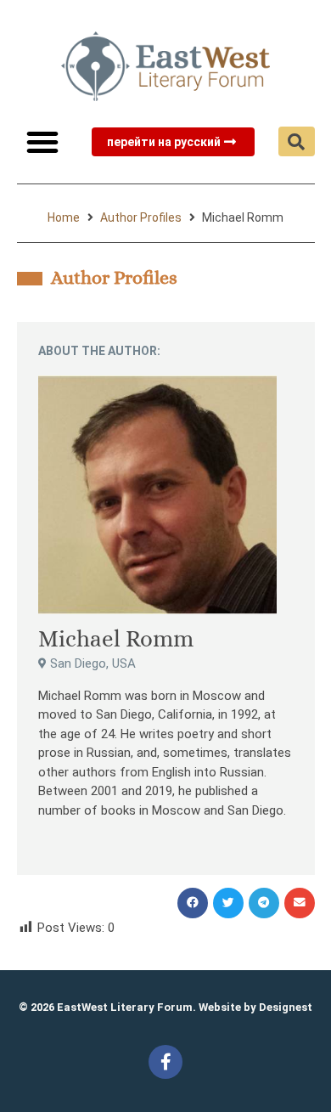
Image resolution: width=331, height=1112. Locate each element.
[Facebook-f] (165, 1062)
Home (64, 217)
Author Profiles (141, 217)
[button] (42, 141)
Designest (285, 1007)
